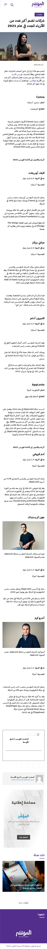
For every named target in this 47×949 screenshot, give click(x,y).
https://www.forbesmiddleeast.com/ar (22, 780)
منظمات (39, 14)
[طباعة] (24, 765)
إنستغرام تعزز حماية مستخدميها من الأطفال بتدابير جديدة (26, 886)
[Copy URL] (18, 765)
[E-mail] (39, 755)
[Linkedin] (30, 765)
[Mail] (33, 923)
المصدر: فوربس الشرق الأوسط (22, 777)
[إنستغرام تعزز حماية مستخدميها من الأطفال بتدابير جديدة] (23, 876)
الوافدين (33, 80)
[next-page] (6, 865)
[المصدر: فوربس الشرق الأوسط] (39, 778)
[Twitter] (41, 765)
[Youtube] (14, 923)
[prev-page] (40, 865)
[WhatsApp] (36, 765)
